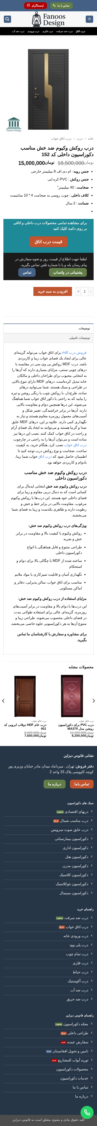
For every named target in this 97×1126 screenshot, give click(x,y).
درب (80, 138)
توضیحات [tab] (84, 328)
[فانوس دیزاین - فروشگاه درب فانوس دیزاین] (48, 19)
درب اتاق (80, 31)
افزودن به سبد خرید (52, 291)
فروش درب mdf (74, 352)
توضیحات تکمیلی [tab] (79, 338)
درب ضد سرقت (64, 31)
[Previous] (93, 710)
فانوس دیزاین (21, 1119)
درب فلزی (47, 31)
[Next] (3, 710)
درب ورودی (33, 31)
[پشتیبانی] (87, 1112)
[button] (89, 19)
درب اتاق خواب (61, 138)
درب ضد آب (18, 31)
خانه (91, 138)
